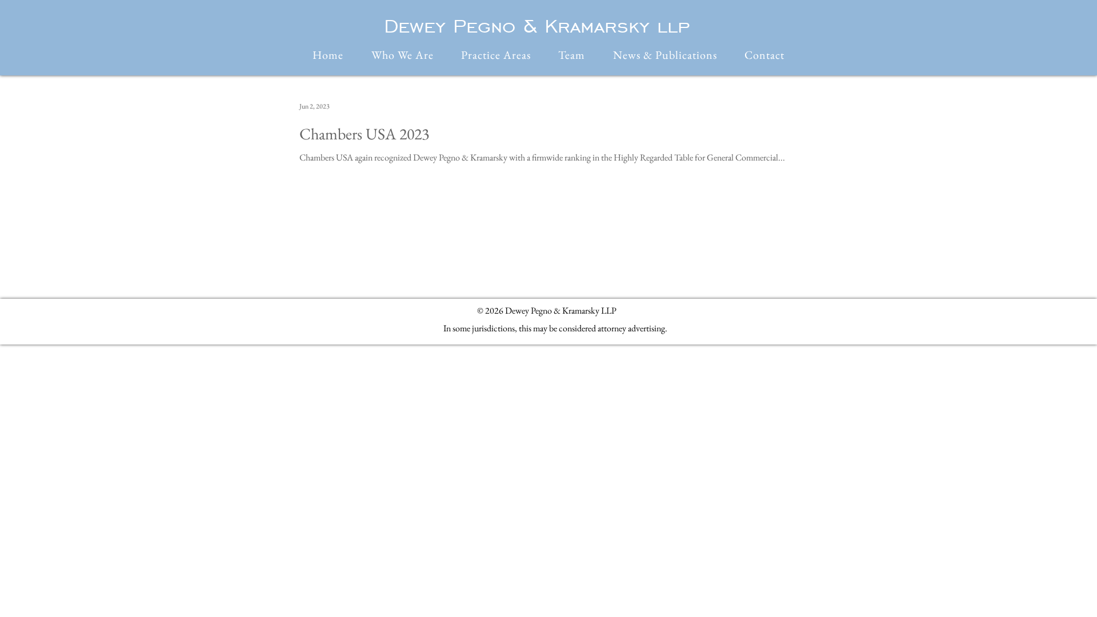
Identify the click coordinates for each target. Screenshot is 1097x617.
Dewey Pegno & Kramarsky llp (537, 26)
